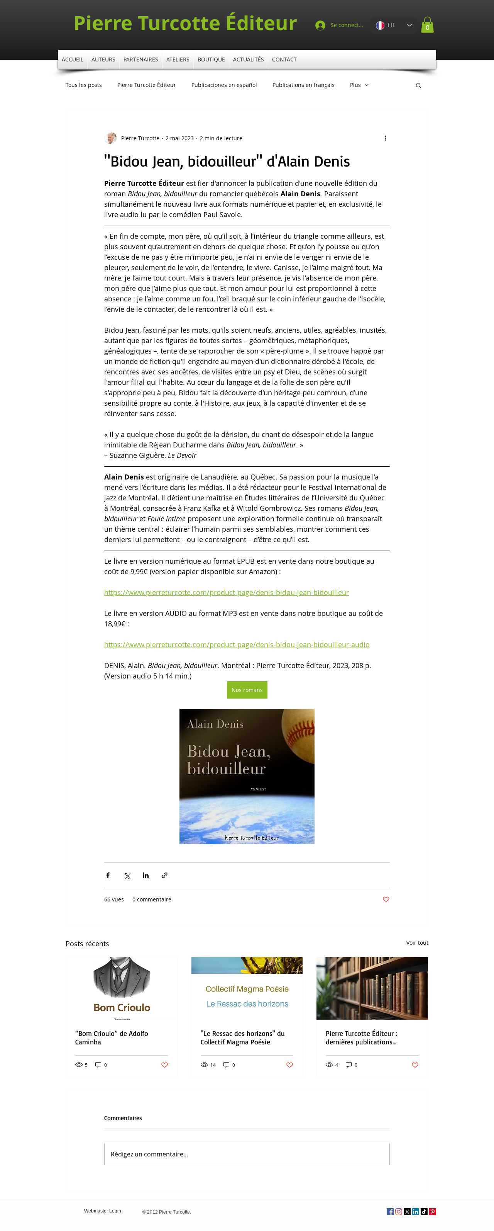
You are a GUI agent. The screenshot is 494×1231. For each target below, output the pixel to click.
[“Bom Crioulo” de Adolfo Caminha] (122, 988)
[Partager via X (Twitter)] (126, 875)
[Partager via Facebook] (108, 875)
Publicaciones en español (224, 85)
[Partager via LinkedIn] (145, 875)
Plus (355, 85)
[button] (427, 25)
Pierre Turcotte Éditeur (146, 85)
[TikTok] (424, 1211)
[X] (407, 1211)
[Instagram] (398, 1211)
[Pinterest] (432, 1211)
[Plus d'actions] (385, 138)
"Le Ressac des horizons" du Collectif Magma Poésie (243, 1037)
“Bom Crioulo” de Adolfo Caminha (111, 1037)
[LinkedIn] (415, 1211)
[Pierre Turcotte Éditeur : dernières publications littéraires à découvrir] (372, 988)
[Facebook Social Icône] (390, 1211)
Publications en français (303, 85)
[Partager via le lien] (164, 875)
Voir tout (417, 942)
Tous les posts (84, 85)
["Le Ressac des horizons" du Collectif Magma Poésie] (247, 988)
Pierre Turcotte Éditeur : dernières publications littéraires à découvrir (361, 1037)
